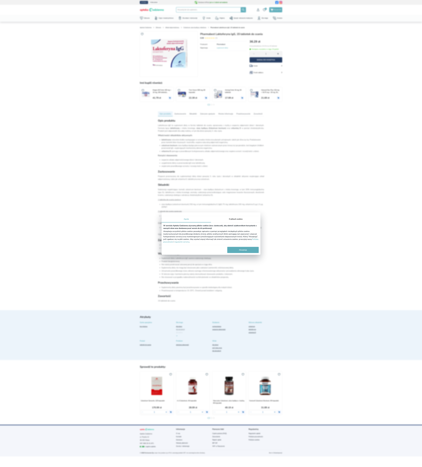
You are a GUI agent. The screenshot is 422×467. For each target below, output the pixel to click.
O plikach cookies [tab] (236, 219)
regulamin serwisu (181, 242)
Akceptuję (243, 250)
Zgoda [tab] (186, 219)
